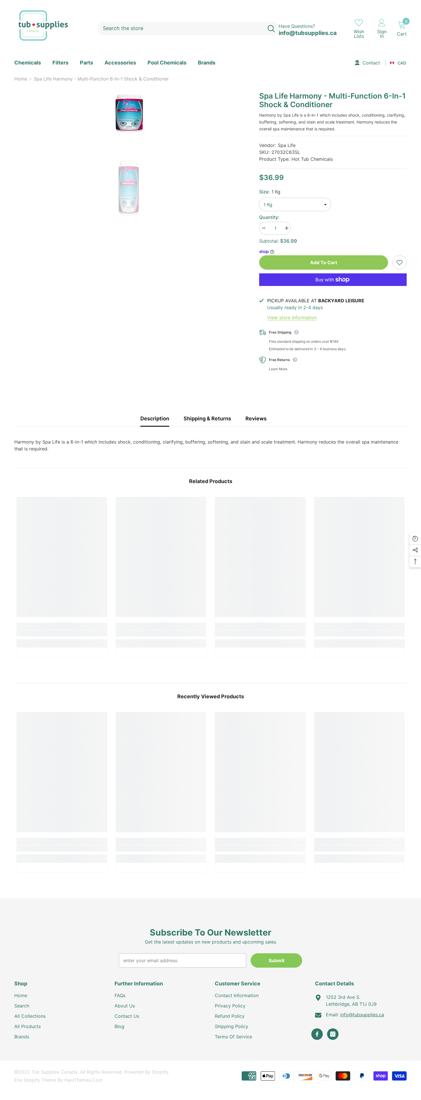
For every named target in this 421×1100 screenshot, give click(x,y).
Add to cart (323, 262)
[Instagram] (333, 1034)
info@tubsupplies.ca (308, 33)
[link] (62, 633)
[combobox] (181, 28)
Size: (269, 192)
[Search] (188, 28)
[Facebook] (317, 1034)
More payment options (333, 289)
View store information (292, 317)
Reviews (256, 418)
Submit (276, 960)
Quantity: (269, 217)
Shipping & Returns (207, 418)
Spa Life (287, 145)
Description (154, 418)
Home (20, 79)
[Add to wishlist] (399, 262)
